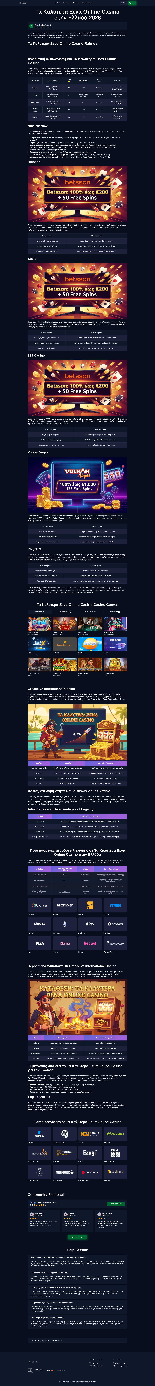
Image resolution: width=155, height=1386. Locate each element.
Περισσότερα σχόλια (78, 1237)
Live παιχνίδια (63, 611)
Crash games (88, 611)
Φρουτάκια (114, 611)
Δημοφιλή (38, 611)
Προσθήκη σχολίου (116, 1204)
